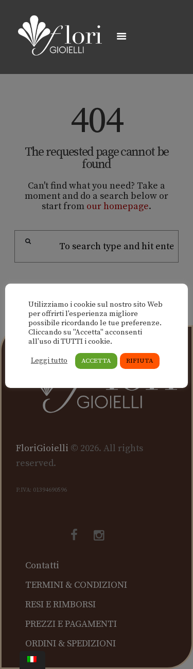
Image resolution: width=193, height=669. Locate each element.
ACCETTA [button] (96, 361)
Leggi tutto (49, 360)
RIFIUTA (139, 361)
